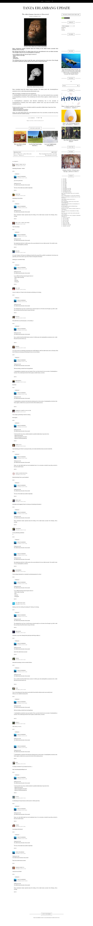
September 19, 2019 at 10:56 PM (21, 318)
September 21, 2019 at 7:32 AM (21, 632)
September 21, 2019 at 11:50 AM (21, 689)
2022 (64, 183)
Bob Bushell (18, 380)
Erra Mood (18, 631)
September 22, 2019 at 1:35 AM (22, 177)
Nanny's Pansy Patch (21, 164)
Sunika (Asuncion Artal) (21, 473)
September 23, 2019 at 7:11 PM (22, 361)
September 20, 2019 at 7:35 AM (21, 501)
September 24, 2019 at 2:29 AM (22, 555)
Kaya (17, 688)
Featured (31, 120)
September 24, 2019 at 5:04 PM (22, 747)
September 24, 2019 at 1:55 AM (22, 486)
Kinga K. (17, 722)
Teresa (17, 658)
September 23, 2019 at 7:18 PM (22, 394)
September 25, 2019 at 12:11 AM (21, 868)
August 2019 (65, 217)
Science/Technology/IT (39, 120)
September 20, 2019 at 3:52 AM (21, 411)
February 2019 (66, 224)
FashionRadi (18, 570)
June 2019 (65, 220)
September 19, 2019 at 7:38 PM (20, 224)
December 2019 (66, 188)
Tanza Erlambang (21, 176)
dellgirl (18, 251)
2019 (64, 187)
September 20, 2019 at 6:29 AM (21, 474)
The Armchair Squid (20, 603)
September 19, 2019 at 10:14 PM (21, 289)
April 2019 (65, 222)
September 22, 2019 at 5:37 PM (21, 763)
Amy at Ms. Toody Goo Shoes (22, 222)
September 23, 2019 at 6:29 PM (22, 268)
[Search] (78, 86)
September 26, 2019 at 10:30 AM (22, 880)
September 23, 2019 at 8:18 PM (22, 427)
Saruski (17, 346)
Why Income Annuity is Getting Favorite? (70, 195)
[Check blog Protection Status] (71, 18)
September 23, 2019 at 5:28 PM (22, 236)
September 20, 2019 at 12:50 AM (21, 382)
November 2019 (66, 189)
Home (42, 1)
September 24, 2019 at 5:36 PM (22, 810)
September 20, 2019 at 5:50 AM (21, 446)
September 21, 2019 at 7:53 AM (21, 659)
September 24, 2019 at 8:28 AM (22, 703)
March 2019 (65, 223)
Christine (18, 194)
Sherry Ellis (18, 444)
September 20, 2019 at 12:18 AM (21, 347)
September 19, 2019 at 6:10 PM (20, 195)
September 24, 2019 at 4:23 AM (22, 644)
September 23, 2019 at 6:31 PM (22, 301)
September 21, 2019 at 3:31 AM (20, 604)
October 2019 (66, 190)
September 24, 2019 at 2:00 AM (22, 513)
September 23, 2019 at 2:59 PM (20, 826)
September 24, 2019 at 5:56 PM (22, 838)
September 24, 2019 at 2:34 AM (22, 583)
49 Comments (32, 117)
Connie (17, 825)
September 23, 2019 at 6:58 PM (22, 330)
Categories (47, 1)
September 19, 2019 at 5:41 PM (20, 165)
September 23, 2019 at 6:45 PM (21, 853)
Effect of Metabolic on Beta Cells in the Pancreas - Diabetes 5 (23, 154)
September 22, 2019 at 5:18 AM (22, 543)
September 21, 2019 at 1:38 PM (20, 723)
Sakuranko (18, 528)
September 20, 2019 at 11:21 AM (21, 530)
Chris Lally (18, 500)
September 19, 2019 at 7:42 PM (20, 252)
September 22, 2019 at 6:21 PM (22, 735)
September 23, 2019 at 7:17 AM (21, 798)
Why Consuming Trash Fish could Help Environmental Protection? (48, 154)
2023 (64, 182)
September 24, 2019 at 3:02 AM (22, 616)
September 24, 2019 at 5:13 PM (22, 778)
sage (17, 762)
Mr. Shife (18, 288)
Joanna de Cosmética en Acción (23, 410)
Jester (17, 796)
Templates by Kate (56, 917)
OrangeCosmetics (20, 867)
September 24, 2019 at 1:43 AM (22, 458)
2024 (64, 181)
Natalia (17, 316)
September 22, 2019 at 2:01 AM (22, 207)
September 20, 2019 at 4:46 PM (21, 571)
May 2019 (65, 221)
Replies (17, 203)
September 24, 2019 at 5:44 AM (22, 671)
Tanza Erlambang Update (46, 7)
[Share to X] (38, 118)
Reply (13, 171)
